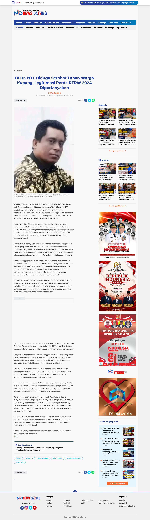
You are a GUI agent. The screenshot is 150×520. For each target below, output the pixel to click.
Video (20, 28)
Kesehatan (80, 23)
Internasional (67, 23)
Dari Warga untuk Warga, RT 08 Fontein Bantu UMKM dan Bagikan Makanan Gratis (107, 177)
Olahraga (102, 23)
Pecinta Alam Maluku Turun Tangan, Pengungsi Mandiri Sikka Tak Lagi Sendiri (110, 3)
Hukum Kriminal (52, 23)
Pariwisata (113, 23)
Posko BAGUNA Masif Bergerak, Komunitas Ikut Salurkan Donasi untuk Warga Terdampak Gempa (110, 441)
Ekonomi (38, 23)
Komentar (21, 100)
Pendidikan (126, 23)
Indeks (19, 23)
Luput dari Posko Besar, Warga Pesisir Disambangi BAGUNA (107, 122)
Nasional (91, 23)
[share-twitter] (89, 100)
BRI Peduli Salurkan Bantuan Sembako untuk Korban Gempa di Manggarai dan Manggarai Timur (127, 177)
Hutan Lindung (43, 458)
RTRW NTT (20, 462)
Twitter (31, 511)
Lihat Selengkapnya (117, 483)
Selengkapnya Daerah (117, 151)
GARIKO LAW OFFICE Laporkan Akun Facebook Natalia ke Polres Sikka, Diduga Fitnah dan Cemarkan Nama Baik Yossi (111, 430)
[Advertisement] (93, 13)
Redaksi (122, 500)
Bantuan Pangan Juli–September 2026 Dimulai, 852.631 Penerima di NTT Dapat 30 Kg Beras (107, 197)
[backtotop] (75, 492)
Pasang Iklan (123, 503)
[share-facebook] (85, 100)
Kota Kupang (57, 458)
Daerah (28, 23)
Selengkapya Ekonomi (117, 206)
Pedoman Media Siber (127, 506)
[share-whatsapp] (93, 100)
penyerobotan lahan (74, 458)
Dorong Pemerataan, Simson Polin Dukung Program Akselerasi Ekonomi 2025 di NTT (39, 448)
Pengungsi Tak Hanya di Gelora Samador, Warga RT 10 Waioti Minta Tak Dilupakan (127, 142)
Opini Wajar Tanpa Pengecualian (107, 503)
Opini (83, 503)
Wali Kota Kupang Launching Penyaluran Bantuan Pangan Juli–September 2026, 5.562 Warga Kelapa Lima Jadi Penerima (126, 197)
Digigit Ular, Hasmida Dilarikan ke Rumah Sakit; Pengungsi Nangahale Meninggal (111, 462)
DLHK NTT (29, 458)
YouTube (36, 511)
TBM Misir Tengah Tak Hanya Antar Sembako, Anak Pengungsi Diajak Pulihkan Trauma (126, 122)
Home (18, 3)
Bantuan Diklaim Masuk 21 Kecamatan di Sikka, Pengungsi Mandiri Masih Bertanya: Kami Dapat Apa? (111, 473)
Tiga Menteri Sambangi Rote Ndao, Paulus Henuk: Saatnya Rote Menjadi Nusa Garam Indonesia (111, 452)
